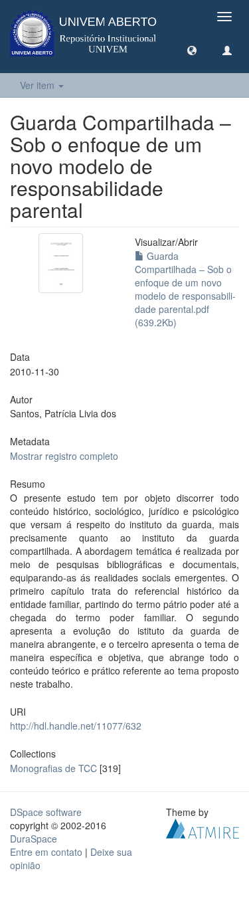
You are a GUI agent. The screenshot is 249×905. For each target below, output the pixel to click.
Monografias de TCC (53, 768)
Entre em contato (46, 851)
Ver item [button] (38, 85)
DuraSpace (33, 838)
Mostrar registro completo (64, 455)
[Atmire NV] (202, 826)
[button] (192, 50)
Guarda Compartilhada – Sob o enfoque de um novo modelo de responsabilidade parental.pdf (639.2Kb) (185, 289)
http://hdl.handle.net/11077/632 (75, 725)
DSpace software (46, 812)
